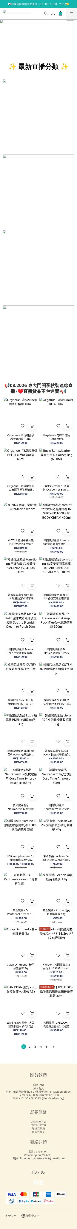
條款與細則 (38, 1131)
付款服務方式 (38, 1125)
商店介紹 (38, 1084)
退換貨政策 (38, 1128)
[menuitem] (23, 1046)
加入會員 (38, 1088)
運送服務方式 (38, 1121)
